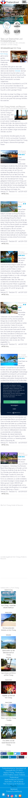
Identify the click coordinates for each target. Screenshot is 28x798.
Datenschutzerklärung (14, 791)
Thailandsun (21, 784)
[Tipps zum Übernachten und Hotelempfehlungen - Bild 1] (18, 62)
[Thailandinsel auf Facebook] (8, 797)
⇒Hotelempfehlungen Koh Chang (11, 48)
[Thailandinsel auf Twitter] (16, 797)
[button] (4, 753)
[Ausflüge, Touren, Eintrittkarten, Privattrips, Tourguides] (6, 32)
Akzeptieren (14, 402)
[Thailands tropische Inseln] (9, 3)
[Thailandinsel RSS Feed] (20, 797)
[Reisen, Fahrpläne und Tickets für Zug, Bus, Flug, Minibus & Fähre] (17, 32)
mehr (14, 409)
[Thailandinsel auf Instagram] (12, 797)
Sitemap (20, 781)
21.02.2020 (19, 779)
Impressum (13, 789)
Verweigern (14, 405)
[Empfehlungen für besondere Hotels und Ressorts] (17, 25)
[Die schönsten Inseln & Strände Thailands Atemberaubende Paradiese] (6, 25)
